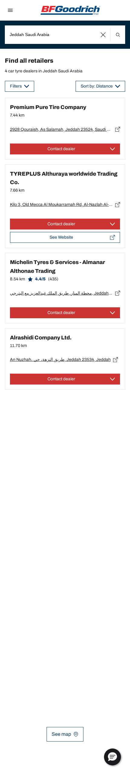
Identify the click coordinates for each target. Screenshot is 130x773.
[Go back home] (70, 10)
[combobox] (65, 34)
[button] (103, 34)
